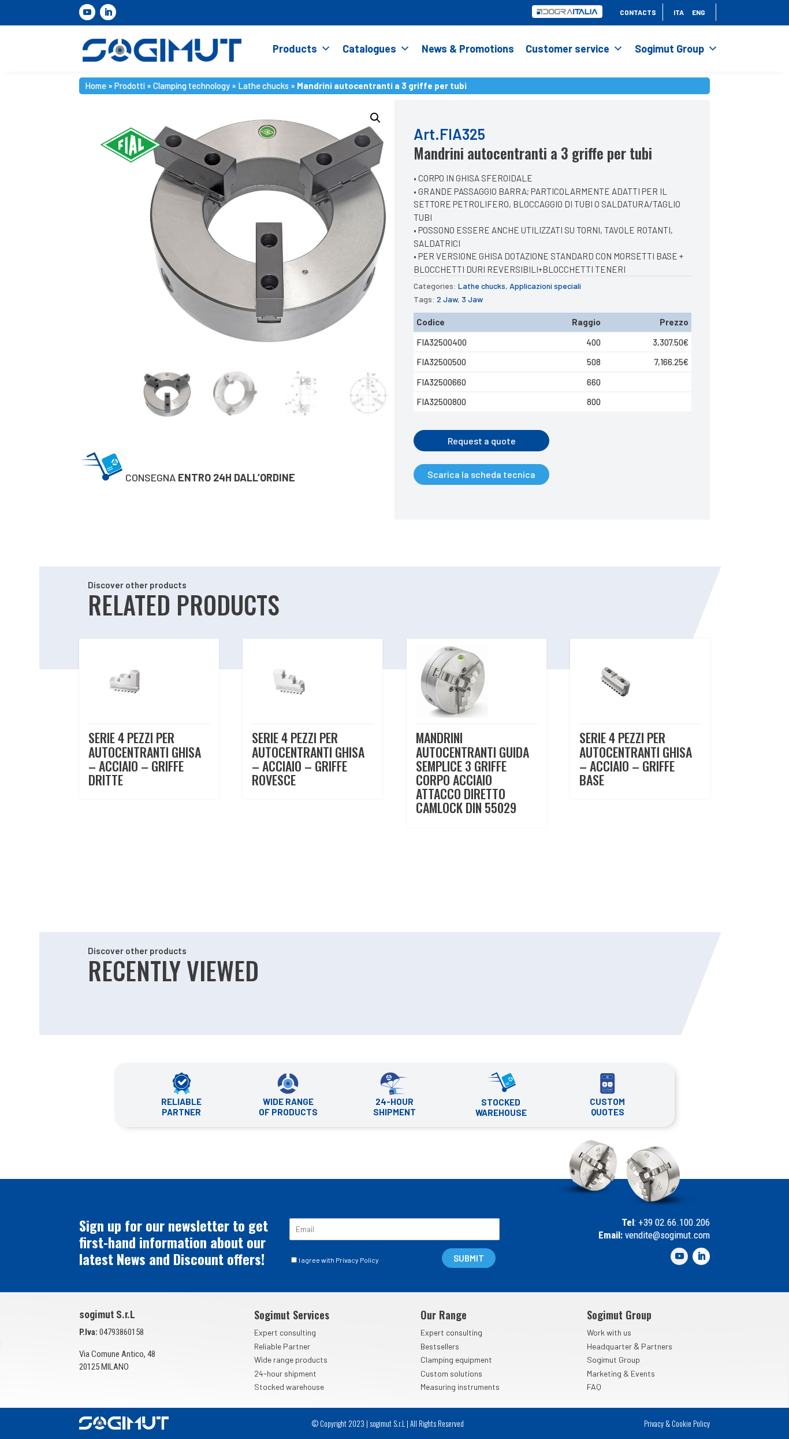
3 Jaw (472, 299)
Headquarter (609, 1346)
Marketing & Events (621, 1373)
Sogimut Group (669, 48)
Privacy (654, 1423)
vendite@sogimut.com (666, 1235)
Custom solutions (451, 1373)
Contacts (638, 12)
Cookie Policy (691, 1423)
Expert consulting (285, 1332)
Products (295, 48)
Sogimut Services (291, 1314)
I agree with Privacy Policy (339, 1260)
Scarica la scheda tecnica (481, 474)
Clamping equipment (456, 1359)
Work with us (609, 1332)
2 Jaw (447, 299)
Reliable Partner (282, 1346)
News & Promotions (468, 48)
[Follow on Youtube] (87, 12)
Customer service (567, 48)
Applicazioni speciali (545, 286)
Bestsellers (439, 1346)
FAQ (594, 1387)
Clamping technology (191, 84)
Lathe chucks (263, 84)
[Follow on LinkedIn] (108, 12)
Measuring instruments (460, 1387)
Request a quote (482, 440)
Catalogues (369, 48)
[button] (375, 117)
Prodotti (129, 84)
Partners (656, 1346)
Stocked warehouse (289, 1387)
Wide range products (290, 1359)
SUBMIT (468, 1258)
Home (95, 84)
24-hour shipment (285, 1373)
